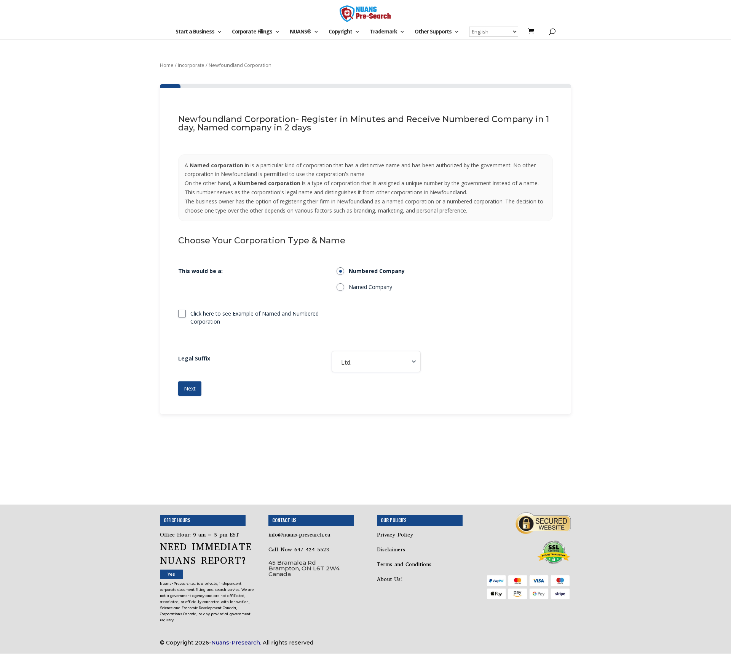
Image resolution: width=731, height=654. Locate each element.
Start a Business (195, 32)
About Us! (390, 579)
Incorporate (191, 65)
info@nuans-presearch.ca (299, 534)
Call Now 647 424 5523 (298, 549)
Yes (171, 574)
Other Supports (433, 32)
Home (167, 65)
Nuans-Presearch (235, 642)
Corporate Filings (252, 32)
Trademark (383, 32)
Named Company (370, 286)
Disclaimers (392, 549)
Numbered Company (377, 271)
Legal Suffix (194, 358)
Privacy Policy (395, 534)
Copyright (340, 32)
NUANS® (300, 32)
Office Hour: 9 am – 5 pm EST (199, 534)
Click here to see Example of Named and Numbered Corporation (254, 317)
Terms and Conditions (405, 564)
